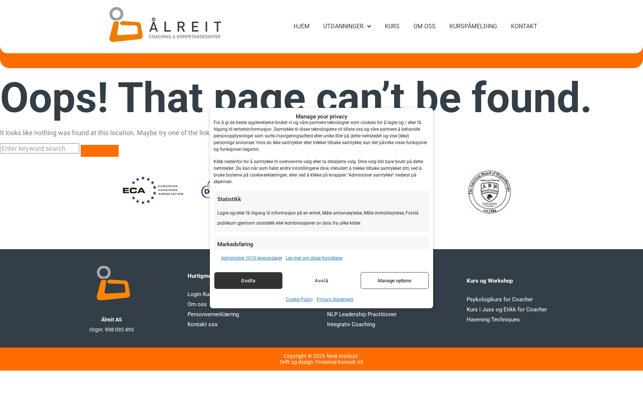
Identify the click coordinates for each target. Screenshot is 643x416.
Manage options (395, 280)
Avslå (322, 280)
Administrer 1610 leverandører (251, 258)
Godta (248, 280)
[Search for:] (40, 148)
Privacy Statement (335, 299)
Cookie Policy (299, 299)
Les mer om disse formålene (314, 258)
